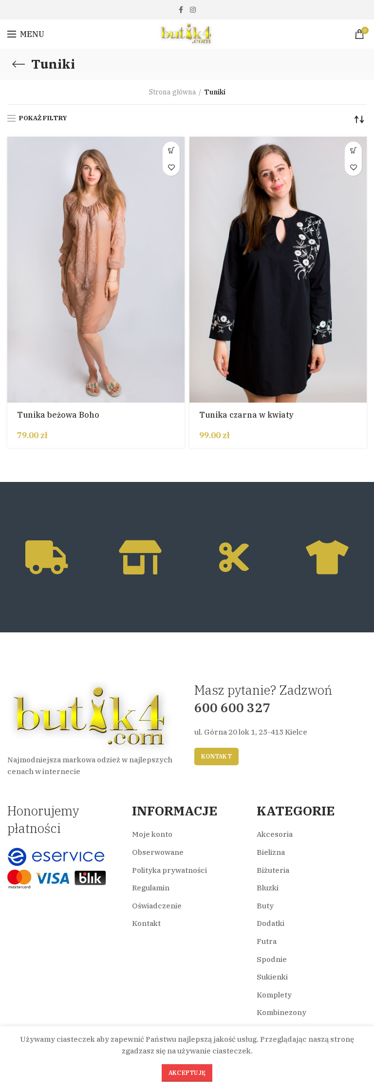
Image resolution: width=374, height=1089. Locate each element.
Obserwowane (158, 852)
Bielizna (271, 852)
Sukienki (272, 976)
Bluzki (268, 887)
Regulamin (150, 887)
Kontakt (216, 756)
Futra (267, 941)
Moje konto (152, 834)
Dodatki (270, 923)
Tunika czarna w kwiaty (246, 415)
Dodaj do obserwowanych (171, 167)
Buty (265, 905)
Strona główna (172, 92)
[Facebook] (181, 9)
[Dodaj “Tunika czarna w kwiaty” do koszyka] (353, 150)
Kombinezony (281, 1012)
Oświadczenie (157, 905)
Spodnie (272, 959)
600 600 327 (232, 707)
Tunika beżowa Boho (58, 415)
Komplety (274, 994)
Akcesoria (275, 834)
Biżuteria (273, 870)
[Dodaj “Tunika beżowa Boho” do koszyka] (171, 150)
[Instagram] (193, 9)
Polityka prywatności (169, 870)
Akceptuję (187, 1072)
